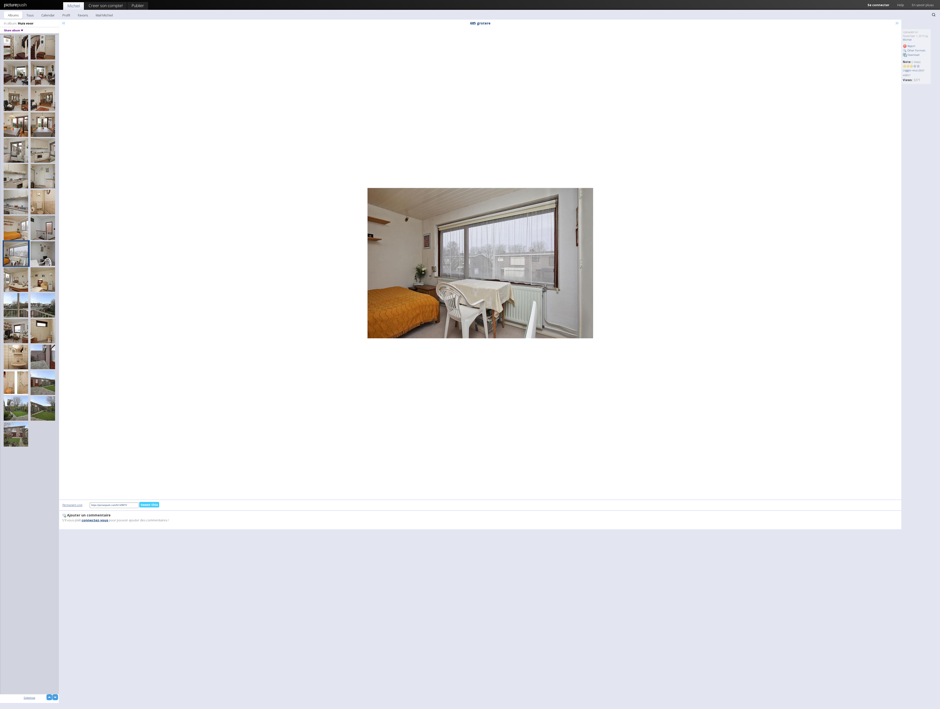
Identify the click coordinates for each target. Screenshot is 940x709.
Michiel (73, 6)
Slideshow (29, 697)
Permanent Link (72, 505)
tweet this (149, 504)
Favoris (83, 15)
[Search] (934, 15)
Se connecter (878, 5)
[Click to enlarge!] (480, 263)
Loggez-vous (910, 70)
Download (913, 55)
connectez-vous (95, 520)
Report (911, 46)
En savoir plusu (923, 5)
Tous (30, 15)
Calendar (48, 15)
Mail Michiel (104, 15)
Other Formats (916, 50)
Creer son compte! (106, 5)
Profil (66, 15)
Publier (137, 5)
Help (900, 5)
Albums (13, 15)
